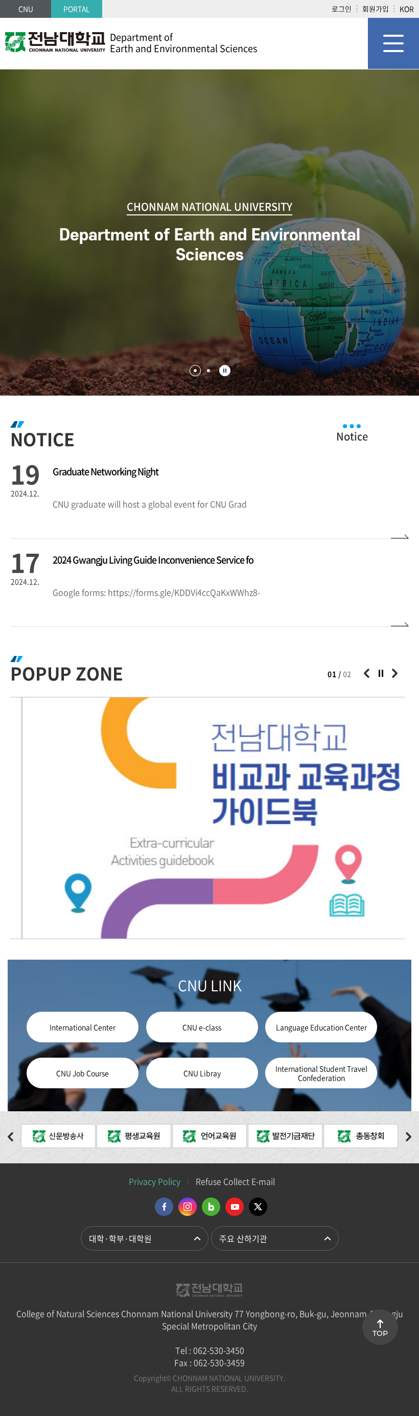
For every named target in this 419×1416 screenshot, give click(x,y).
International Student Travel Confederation (321, 1073)
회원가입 (375, 8)
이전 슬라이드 (366, 673)
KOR (407, 8)
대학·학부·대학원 (120, 1238)
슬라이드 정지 (224, 370)
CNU (25, 9)
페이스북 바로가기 (164, 1207)
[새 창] (58, 1137)
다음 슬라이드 (394, 673)
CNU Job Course (82, 1073)
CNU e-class (201, 1027)
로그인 (342, 8)
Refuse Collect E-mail (235, 1181)
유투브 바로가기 (234, 1207)
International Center (82, 1027)
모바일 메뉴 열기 (393, 43)
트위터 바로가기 (258, 1207)
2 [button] (208, 370)
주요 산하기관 (243, 1238)
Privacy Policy (154, 1181)
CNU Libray (202, 1073)
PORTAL (76, 9)
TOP (380, 1333)
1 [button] (195, 370)
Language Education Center (321, 1027)
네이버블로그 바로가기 (211, 1207)
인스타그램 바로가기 (187, 1207)
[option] (207, 818)
